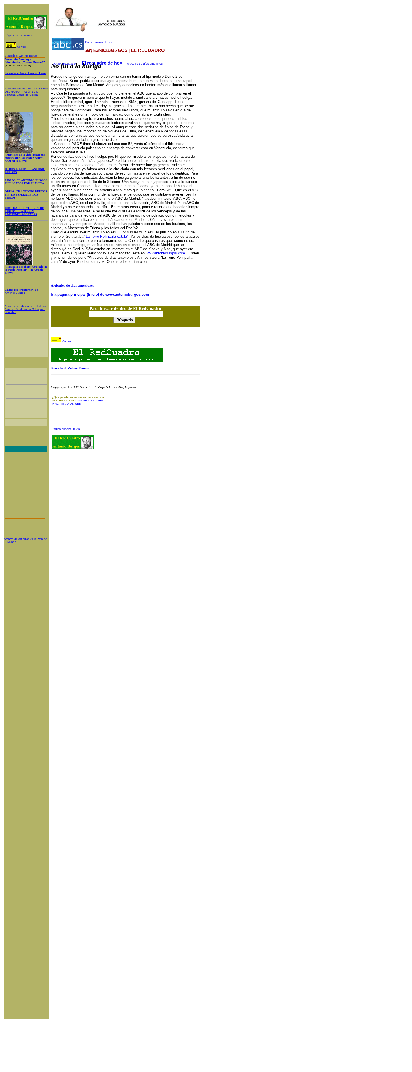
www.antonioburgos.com (165, 253)
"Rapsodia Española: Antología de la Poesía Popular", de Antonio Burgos (26, 269)
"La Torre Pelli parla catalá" (106, 236)
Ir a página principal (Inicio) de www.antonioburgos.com (100, 294)
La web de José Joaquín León (25, 73)
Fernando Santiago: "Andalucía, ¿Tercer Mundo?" (25, 61)
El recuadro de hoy (102, 63)
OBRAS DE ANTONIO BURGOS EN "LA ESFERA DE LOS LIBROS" (26, 194)
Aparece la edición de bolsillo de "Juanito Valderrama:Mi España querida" (26, 309)
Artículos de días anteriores (145, 63)
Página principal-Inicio (19, 35)
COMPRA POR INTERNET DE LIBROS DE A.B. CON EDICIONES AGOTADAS (24, 211)
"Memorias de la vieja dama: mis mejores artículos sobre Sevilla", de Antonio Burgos (25, 157)
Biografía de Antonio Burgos (70, 367)
